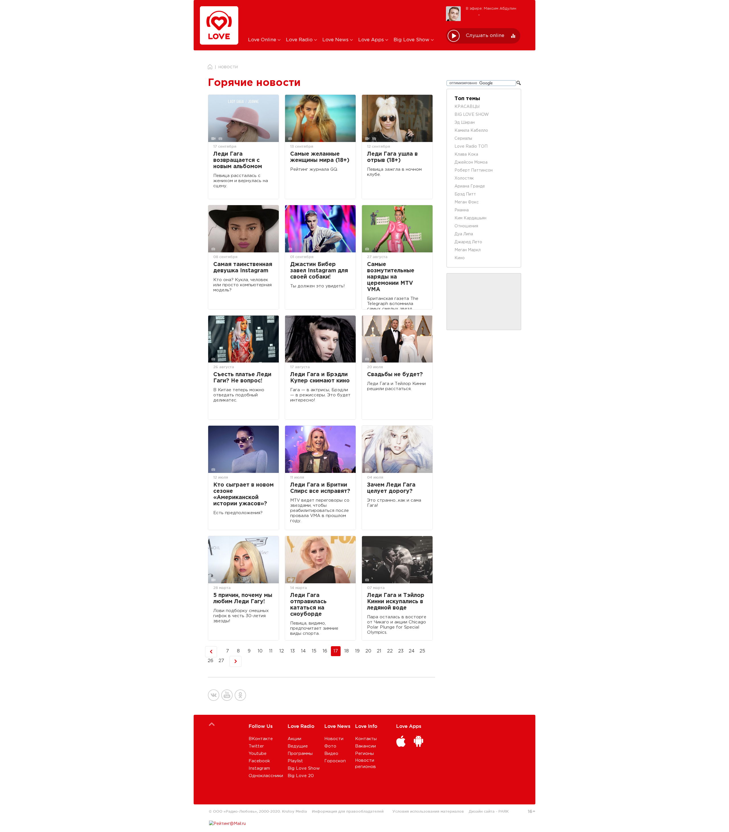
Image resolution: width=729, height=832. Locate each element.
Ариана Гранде (469, 186)
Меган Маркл (467, 250)
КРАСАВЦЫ (467, 106)
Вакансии (365, 746)
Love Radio (300, 40)
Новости (333, 739)
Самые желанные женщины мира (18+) (319, 157)
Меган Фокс (466, 202)
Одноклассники (266, 776)
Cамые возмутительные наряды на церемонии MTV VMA (390, 277)
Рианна (461, 210)
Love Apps (371, 40)
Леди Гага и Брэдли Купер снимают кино (320, 377)
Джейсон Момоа (471, 162)
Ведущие (298, 746)
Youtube (258, 753)
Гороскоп (335, 761)
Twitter (256, 746)
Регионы (364, 753)
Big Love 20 (301, 776)
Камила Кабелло (471, 130)
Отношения (466, 226)
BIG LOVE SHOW (471, 114)
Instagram (259, 768)
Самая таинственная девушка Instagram (242, 267)
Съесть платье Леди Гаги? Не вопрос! (242, 377)
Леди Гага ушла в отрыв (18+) (392, 157)
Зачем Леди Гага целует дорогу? (391, 488)
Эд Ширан (464, 122)
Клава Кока (466, 154)
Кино (459, 258)
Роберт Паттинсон (473, 170)
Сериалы (463, 138)
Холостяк (464, 178)
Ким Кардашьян (470, 218)
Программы (300, 753)
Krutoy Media (294, 811)
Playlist (295, 761)
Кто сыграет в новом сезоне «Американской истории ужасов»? (243, 494)
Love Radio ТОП (471, 146)
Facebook (259, 761)
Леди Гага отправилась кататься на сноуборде (308, 605)
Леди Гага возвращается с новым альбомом (237, 160)
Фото (330, 746)
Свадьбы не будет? (395, 374)
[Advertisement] (342, 18)
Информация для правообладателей (348, 811)
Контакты (366, 739)
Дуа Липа (463, 234)
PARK (503, 811)
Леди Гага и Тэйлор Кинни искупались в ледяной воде (395, 601)
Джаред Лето (468, 242)
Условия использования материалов (428, 811)
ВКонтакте (261, 739)
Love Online (263, 40)
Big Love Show (412, 40)
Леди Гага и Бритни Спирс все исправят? (320, 488)
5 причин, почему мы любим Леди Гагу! (242, 598)
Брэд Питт (465, 194)
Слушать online (485, 36)
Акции (294, 739)
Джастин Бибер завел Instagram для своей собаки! (319, 270)
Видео (331, 753)
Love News (336, 40)
